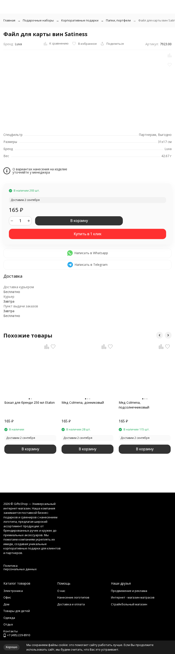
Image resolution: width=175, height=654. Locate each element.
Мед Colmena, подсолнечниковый (134, 404)
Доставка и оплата (71, 604)
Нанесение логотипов (73, 597)
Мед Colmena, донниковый (83, 402)
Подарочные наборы (38, 20)
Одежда (9, 618)
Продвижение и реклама (129, 591)
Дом (6, 604)
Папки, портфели (118, 20)
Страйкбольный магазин (129, 604)
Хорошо (11, 647)
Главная (9, 20)
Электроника (13, 591)
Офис (7, 597)
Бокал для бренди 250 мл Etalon (29, 402)
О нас (61, 591)
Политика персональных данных (20, 567)
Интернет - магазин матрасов (132, 597)
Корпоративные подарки (79, 20)
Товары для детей (16, 611)
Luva (18, 44)
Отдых (8, 624)
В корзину (79, 220)
